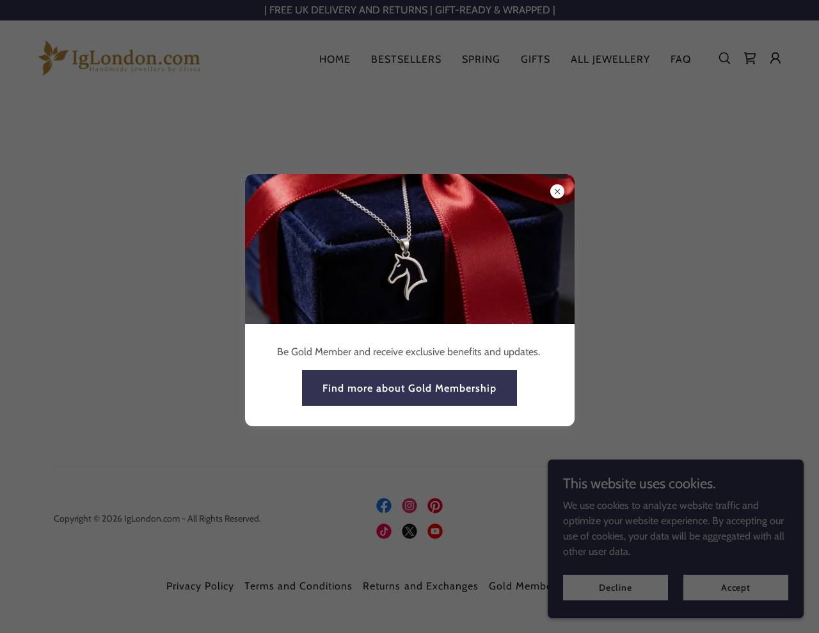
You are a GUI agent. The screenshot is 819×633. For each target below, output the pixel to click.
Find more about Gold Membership (409, 388)
